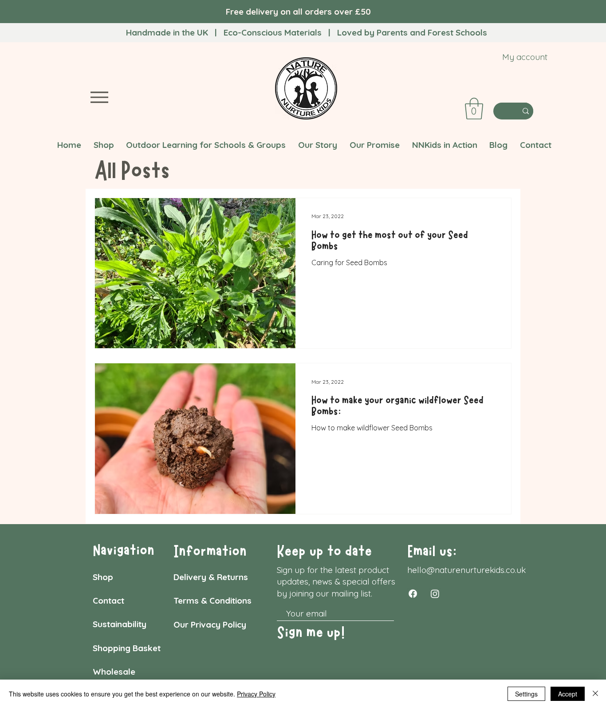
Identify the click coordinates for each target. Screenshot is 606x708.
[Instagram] (435, 593)
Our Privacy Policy (210, 624)
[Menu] (99, 97)
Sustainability (119, 624)
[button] (474, 108)
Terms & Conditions (213, 600)
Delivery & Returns (210, 577)
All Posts (132, 171)
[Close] (595, 694)
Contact (109, 600)
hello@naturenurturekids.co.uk (466, 570)
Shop (103, 577)
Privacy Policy (256, 693)
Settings (526, 693)
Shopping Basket (128, 648)
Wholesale (114, 671)
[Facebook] (412, 593)
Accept (567, 693)
